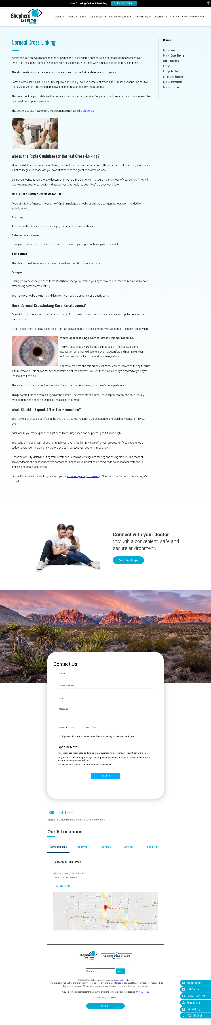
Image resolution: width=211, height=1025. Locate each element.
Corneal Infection (171, 87)
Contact (174, 16)
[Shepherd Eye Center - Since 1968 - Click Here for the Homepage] (27, 16)
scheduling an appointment (83, 476)
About (58, 16)
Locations (159, 16)
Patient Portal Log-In (128, 560)
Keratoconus (169, 50)
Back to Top (105, 1005)
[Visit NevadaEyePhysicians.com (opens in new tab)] (116, 956)
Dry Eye (166, 66)
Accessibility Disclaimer (105, 998)
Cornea (167, 40)
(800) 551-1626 (60, 812)
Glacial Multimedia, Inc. (123, 980)
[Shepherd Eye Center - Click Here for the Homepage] (90, 955)
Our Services (96, 16)
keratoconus (86, 110)
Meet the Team (76, 16)
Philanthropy (141, 16)
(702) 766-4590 (62, 885)
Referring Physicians (193, 16)
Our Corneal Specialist (173, 76)
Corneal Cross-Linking (173, 55)
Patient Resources (119, 16)
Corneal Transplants (172, 81)
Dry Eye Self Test (171, 71)
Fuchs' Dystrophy (171, 60)
